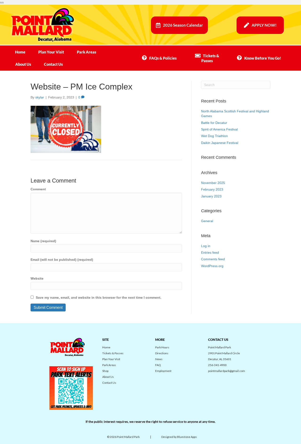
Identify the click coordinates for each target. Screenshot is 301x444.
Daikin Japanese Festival (219, 143)
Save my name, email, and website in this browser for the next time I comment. (98, 297)
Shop (105, 371)
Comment (38, 189)
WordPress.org (212, 266)
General (207, 221)
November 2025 (213, 183)
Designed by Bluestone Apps (179, 437)
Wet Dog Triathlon (214, 136)
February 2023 (212, 189)
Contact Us (53, 64)
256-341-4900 (217, 365)
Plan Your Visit (51, 52)
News (158, 359)
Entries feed (210, 252)
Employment (163, 371)
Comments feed (213, 259)
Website (37, 278)
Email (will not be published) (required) (62, 259)
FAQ (158, 365)
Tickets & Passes (112, 353)
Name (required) (43, 241)
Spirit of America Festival (219, 129)
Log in (205, 246)
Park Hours (162, 347)
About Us (23, 64)
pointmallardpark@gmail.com (226, 371)
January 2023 (211, 196)
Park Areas (86, 52)
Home (20, 52)
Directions (161, 353)
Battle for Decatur (214, 123)
